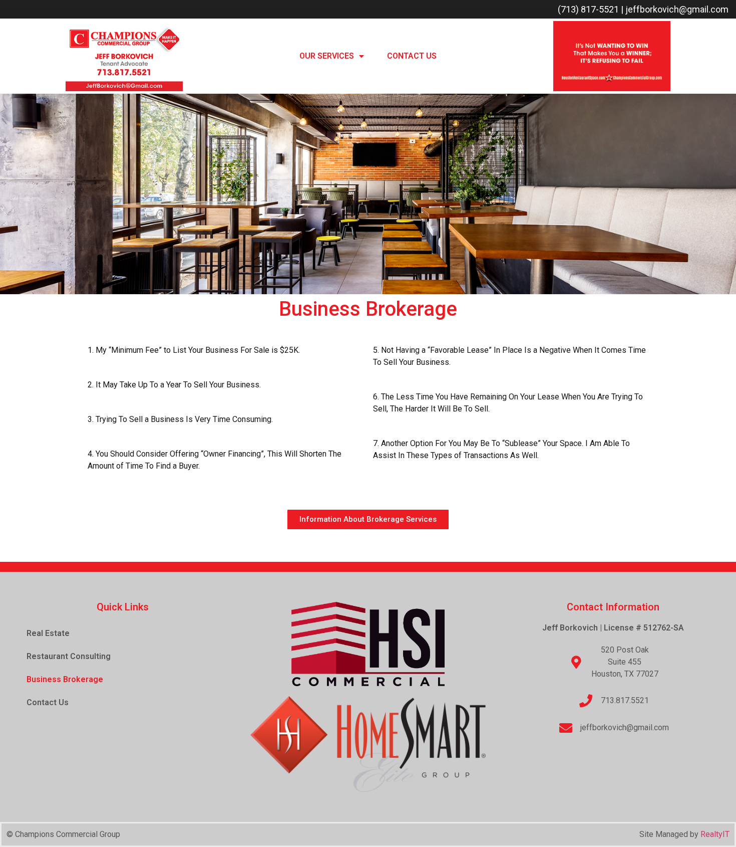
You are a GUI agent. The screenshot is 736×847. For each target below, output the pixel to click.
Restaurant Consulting (69, 656)
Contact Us (412, 56)
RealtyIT (714, 834)
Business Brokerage (65, 679)
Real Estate (48, 633)
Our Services (326, 56)
